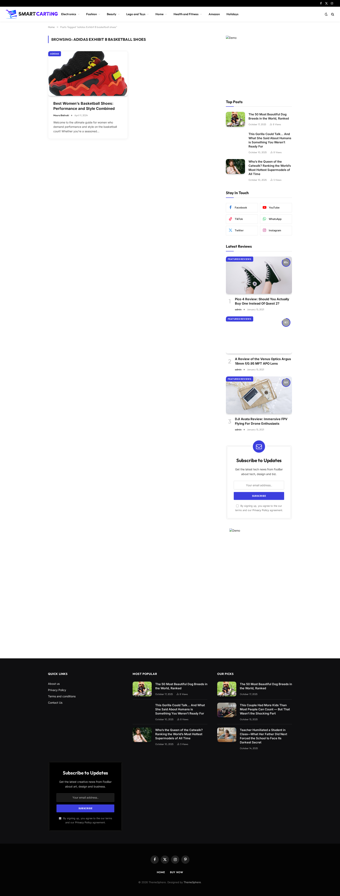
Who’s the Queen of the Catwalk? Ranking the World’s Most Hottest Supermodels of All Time (270, 168)
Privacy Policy (260, 510)
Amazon (214, 14)
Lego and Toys (135, 14)
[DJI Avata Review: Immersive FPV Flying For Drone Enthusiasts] (259, 395)
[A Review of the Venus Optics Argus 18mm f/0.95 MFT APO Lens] (259, 335)
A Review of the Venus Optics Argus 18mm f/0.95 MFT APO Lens (263, 361)
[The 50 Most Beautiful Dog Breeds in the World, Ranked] (235, 119)
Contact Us (55, 702)
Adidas (54, 53)
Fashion (91, 14)
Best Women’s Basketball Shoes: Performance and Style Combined (84, 106)
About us (54, 683)
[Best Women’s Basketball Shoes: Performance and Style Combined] (88, 73)
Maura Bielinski (61, 115)
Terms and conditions (62, 696)
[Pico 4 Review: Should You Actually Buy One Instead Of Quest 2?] (259, 275)
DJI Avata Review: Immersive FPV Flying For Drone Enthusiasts (261, 421)
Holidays (232, 14)
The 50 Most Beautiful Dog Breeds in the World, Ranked (269, 116)
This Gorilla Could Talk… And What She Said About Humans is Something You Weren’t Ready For (270, 140)
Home (159, 14)
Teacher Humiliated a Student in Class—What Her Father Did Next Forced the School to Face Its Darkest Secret (263, 736)
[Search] (332, 14)
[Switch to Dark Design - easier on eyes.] (326, 14)
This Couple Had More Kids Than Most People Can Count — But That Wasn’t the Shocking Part (265, 709)
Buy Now (176, 872)
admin (238, 309)
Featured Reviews (239, 259)
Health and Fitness (186, 14)
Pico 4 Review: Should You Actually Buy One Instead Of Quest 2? (262, 301)
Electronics (68, 14)
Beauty (111, 14)
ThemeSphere (192, 882)
